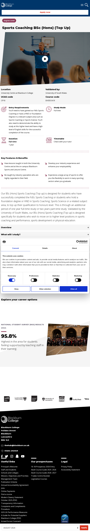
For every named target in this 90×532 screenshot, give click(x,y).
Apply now (45, 12)
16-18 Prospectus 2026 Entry (43, 466)
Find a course (6, 494)
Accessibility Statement (70, 470)
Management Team (9, 479)
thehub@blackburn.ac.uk (16, 445)
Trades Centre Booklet (40, 476)
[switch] (34, 280)
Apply (84, 528)
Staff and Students (8, 470)
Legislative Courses (39, 479)
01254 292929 (11, 451)
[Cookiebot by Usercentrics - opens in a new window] (77, 242)
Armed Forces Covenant (11, 521)
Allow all (73, 289)
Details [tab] (45, 248)
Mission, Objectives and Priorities (14, 476)
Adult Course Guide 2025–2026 (43, 470)
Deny (16, 289)
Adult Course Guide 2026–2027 (43, 473)
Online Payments (8, 491)
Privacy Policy (66, 466)
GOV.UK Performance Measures (14, 512)
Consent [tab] (15, 248)
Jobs (3, 488)
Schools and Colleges (9, 473)
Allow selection (45, 289)
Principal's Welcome (9, 466)
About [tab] (74, 248)
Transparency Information (12, 503)
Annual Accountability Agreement (15, 485)
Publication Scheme (9, 482)
